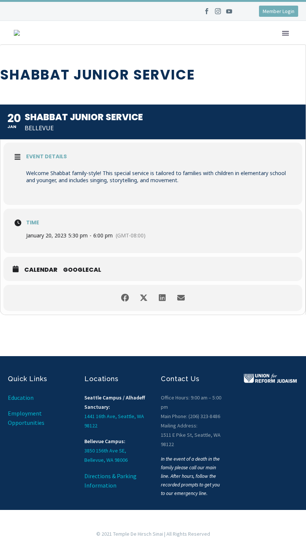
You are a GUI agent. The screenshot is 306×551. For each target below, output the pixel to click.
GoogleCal (82, 270)
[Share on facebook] (125, 298)
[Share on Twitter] (143, 298)
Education (21, 397)
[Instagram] (218, 13)
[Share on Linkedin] (162, 298)
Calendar (40, 270)
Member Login (278, 11)
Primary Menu (285, 33)
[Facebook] (206, 13)
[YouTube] (229, 13)
